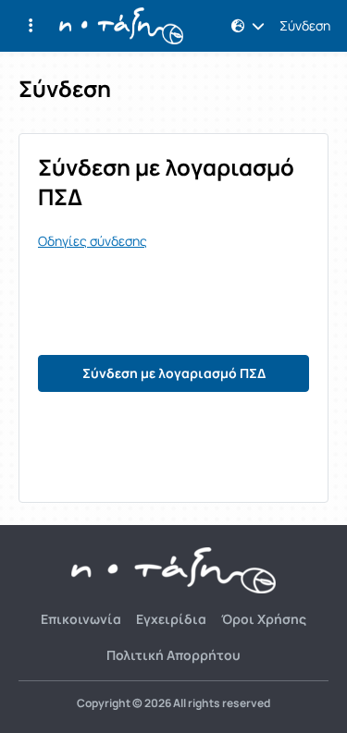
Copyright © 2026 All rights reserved (173, 703)
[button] (30, 26)
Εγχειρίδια (171, 619)
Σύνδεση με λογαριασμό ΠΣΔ (174, 373)
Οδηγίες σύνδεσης (92, 241)
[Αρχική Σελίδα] (121, 25)
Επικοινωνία (81, 619)
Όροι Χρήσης (263, 619)
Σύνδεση (304, 25)
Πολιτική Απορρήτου (173, 655)
